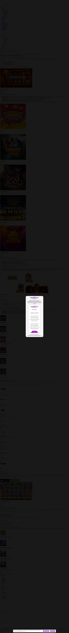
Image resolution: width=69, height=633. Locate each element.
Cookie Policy (24, 631)
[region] (34, 631)
